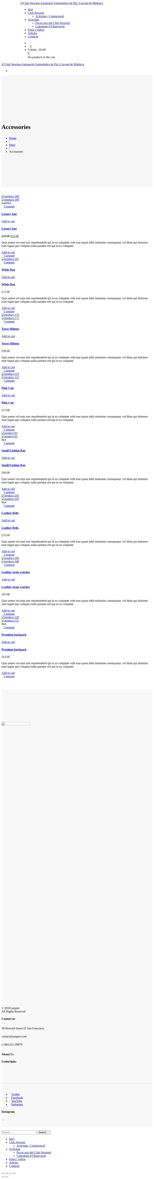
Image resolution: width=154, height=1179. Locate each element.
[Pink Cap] (10, 373)
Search (42, 1132)
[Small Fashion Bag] (9, 433)
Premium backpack (14, 634)
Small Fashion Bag (13, 450)
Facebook (17, 1097)
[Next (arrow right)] (6, 1176)
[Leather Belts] (10, 495)
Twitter (15, 1094)
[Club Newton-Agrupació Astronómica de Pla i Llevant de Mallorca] (61, 3)
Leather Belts (10, 513)
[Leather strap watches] (10, 558)
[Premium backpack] (10, 617)
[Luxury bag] (10, 196)
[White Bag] (10, 259)
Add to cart (8, 221)
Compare (9, 206)
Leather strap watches (16, 572)
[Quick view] (3, 206)
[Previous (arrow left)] (3, 1176)
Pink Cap (8, 388)
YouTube (16, 1101)
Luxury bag (9, 214)
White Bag (8, 269)
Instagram (17, 1104)
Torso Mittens (10, 328)
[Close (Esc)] (3, 1173)
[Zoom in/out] (14, 1173)
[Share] (6, 1173)
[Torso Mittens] (10, 314)
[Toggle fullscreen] (10, 1173)
